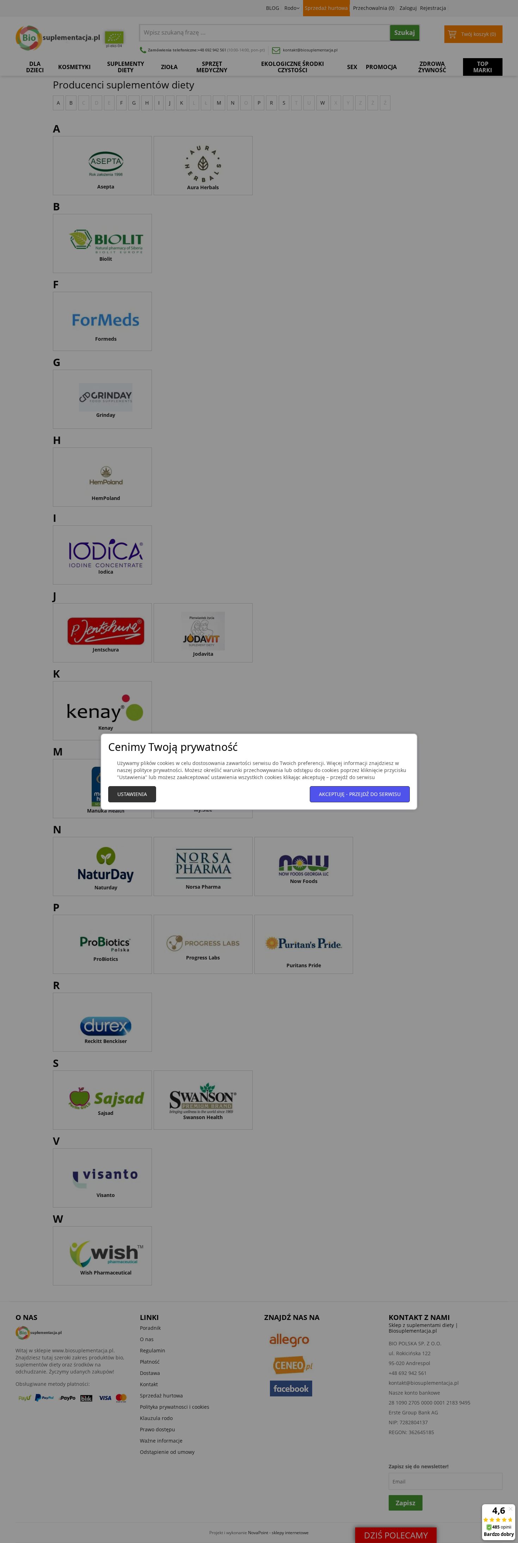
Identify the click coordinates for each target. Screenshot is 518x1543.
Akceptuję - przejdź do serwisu (360, 794)
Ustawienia (132, 794)
